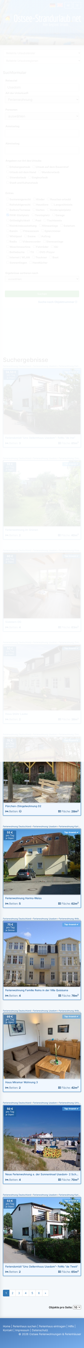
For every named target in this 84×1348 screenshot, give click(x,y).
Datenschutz (40, 1330)
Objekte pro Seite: (61, 1307)
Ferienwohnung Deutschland (17, 826)
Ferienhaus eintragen (52, 1326)
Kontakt (8, 1330)
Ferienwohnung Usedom (44, 826)
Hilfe (71, 1326)
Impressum (22, 1330)
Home (6, 1326)
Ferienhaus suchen (25, 1326)
